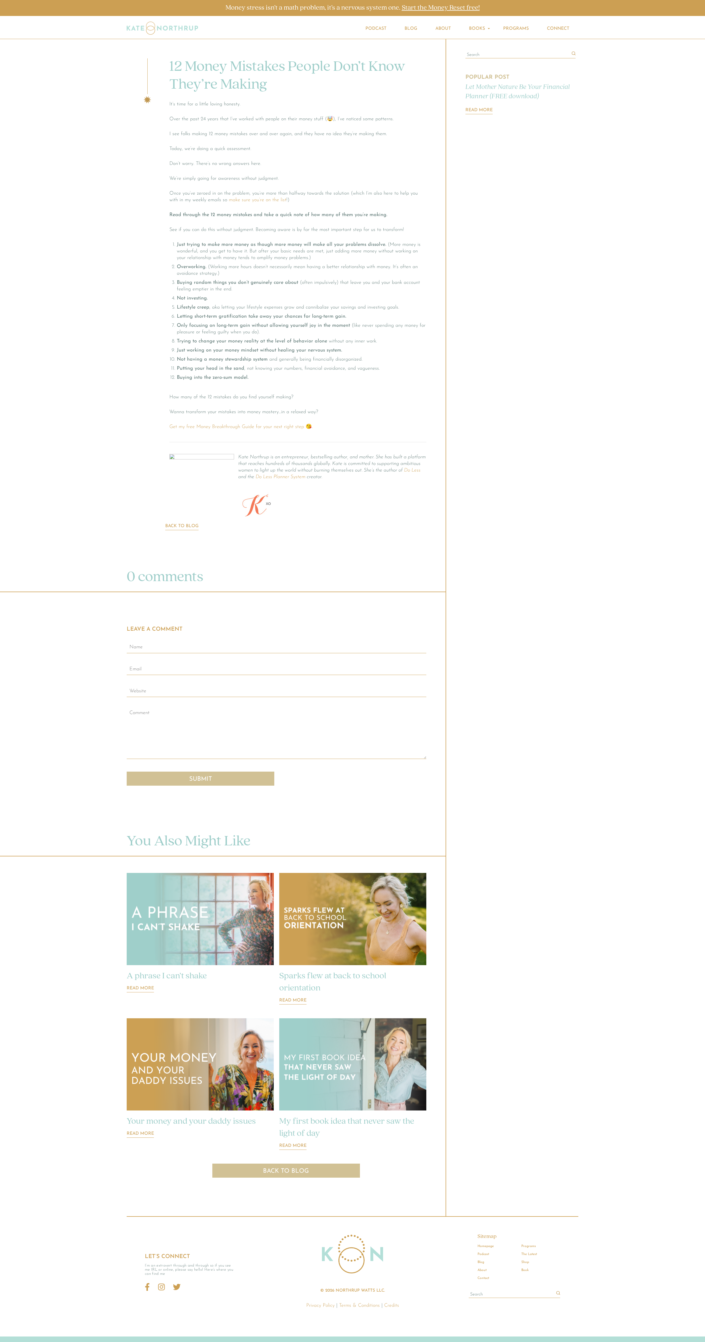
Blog (411, 28)
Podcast (375, 28)
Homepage (486, 1246)
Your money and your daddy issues (191, 1121)
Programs (516, 28)
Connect (558, 28)
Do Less (412, 470)
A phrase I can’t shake (167, 976)
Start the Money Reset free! (441, 7)
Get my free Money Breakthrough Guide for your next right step (236, 426)
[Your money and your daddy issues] (200, 1065)
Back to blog (182, 526)
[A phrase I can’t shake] (200, 920)
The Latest (529, 1254)
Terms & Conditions (359, 1305)
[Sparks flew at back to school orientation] (352, 920)
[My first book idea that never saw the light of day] (352, 1065)
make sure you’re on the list (257, 200)
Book (525, 1270)
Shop (525, 1262)
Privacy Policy (320, 1305)
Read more (140, 988)
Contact (483, 1278)
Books (477, 28)
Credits (391, 1305)
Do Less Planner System (280, 477)
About (443, 28)
